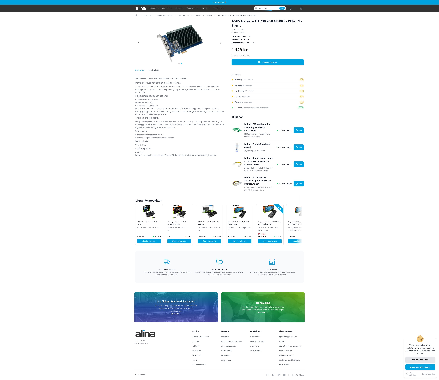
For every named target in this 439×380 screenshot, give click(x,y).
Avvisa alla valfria (420, 360)
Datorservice (255, 337)
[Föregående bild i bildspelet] (137, 223)
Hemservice (254, 346)
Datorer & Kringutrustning (231, 341)
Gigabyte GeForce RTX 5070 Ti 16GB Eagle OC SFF (269, 223)
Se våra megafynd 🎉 (219, 2)
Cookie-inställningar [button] (412, 374)
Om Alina (195, 360)
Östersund (196, 355)
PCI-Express (196, 15)
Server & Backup (285, 351)
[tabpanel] (179, 117)
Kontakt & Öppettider (200, 337)
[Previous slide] (139, 43)
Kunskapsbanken (199, 365)
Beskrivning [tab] (139, 70)
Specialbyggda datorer (288, 337)
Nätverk (282, 341)
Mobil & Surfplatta (257, 341)
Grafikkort (182, 15)
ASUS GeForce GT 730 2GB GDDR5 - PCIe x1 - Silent (237, 15)
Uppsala (195, 341)
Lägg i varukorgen (269, 62)
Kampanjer (179, 8)
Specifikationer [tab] (153, 70)
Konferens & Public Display (289, 360)
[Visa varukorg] (301, 8)
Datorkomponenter (165, 15)
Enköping (196, 346)
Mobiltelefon (226, 355)
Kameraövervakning (287, 355)
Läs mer (263, 312)
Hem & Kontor (226, 351)
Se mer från (238, 32)
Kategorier (148, 15)
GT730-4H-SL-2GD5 (238, 30)
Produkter (153, 8)
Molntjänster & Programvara (290, 346)
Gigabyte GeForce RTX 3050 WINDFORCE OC (177, 223)
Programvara (226, 360)
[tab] (178, 63)
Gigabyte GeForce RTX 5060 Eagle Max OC (238, 223)
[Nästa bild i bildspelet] (302, 223)
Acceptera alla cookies (420, 367)
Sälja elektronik (256, 351)
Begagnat (225, 337)
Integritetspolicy (428, 374)
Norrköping (196, 351)
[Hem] (136, 15)
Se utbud (176, 314)
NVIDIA (209, 15)
